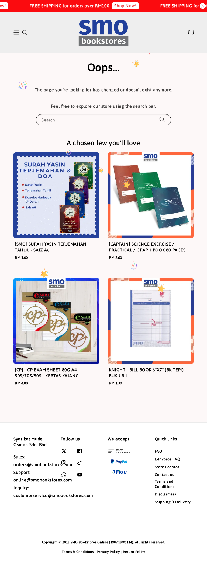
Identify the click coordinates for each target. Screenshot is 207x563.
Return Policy (134, 552)
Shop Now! (117, 5)
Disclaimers (166, 494)
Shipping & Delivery (173, 502)
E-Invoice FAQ (167, 459)
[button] (16, 33)
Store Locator (167, 467)
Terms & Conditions (78, 552)
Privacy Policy (108, 552)
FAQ (158, 451)
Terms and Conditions (165, 483)
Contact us (164, 475)
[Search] (162, 119)
